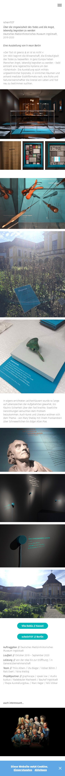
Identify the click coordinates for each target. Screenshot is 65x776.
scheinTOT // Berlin (32, 636)
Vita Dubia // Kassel (33, 626)
